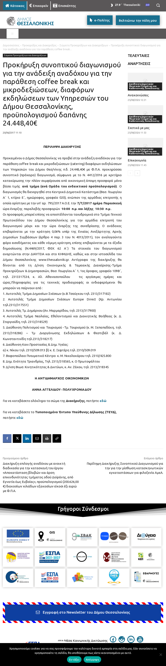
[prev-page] (130, 173)
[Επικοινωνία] (145, 147)
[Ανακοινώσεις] (145, 81)
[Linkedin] (27, 438)
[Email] (37, 438)
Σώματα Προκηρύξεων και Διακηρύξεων (83, 45)
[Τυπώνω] (47, 438)
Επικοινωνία (137, 160)
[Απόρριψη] (160, 654)
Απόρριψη (92, 659)
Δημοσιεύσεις (11, 45)
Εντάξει (74, 659)
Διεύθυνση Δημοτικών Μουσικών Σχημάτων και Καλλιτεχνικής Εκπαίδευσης (144, 86)
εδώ (103, 401)
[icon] (113, 641)
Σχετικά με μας (139, 128)
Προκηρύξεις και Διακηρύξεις (39, 45)
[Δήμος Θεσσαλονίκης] (32, 21)
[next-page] (137, 173)
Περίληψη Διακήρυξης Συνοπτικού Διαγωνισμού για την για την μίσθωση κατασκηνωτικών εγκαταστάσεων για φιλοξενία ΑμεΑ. (125, 468)
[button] (158, 5)
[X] (17, 438)
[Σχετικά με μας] (145, 114)
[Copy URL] (57, 438)
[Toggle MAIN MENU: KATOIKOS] (12, 34)
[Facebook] (7, 438)
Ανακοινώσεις (138, 95)
